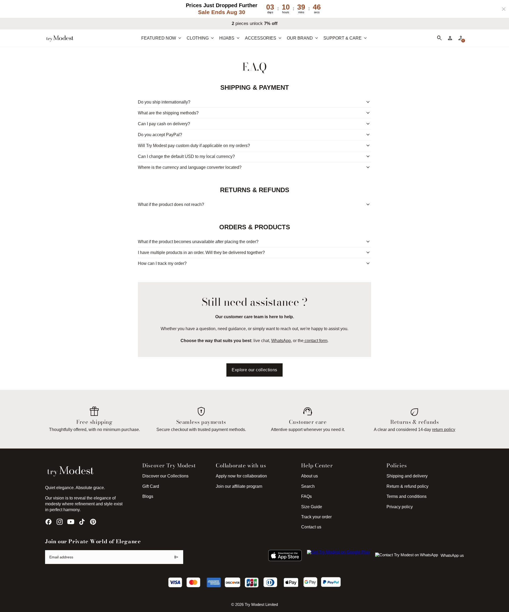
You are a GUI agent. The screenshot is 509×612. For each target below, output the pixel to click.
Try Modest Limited (261, 604)
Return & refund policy (407, 486)
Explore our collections (254, 370)
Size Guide (311, 507)
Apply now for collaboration (241, 476)
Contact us (311, 527)
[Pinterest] (93, 521)
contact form (315, 340)
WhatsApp (281, 340)
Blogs (147, 496)
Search (308, 486)
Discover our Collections (165, 476)
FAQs (306, 496)
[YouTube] (70, 521)
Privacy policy (400, 507)
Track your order (316, 517)
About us (309, 476)
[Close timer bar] (504, 9)
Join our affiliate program (239, 486)
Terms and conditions (407, 496)
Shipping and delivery (407, 476)
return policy (443, 429)
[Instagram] (59, 521)
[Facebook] (48, 521)
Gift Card (150, 486)
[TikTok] (81, 521)
